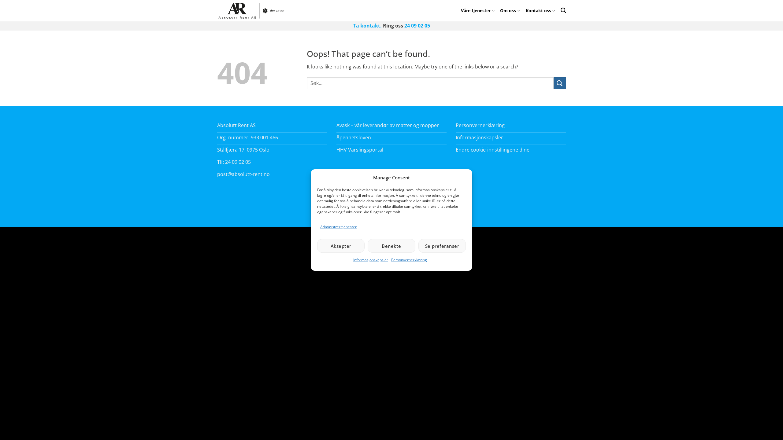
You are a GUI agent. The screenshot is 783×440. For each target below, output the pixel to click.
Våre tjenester (476, 10)
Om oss (508, 10)
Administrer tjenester (338, 226)
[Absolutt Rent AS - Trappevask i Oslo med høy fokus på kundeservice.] (253, 10)
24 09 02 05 (417, 25)
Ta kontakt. (367, 25)
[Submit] (560, 83)
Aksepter (341, 246)
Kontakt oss (538, 10)
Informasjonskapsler (370, 259)
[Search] (563, 10)
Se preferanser (442, 246)
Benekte (391, 246)
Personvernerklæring (409, 259)
